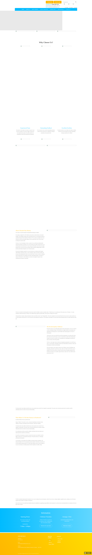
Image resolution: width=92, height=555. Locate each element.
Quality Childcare (44, 9)
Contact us (68, 9)
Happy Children (35, 9)
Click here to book (67, 525)
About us (28, 9)
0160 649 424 (20, 539)
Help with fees (61, 9)
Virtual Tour (49, 2)
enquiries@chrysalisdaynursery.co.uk (24, 543)
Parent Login (57, 2)
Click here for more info (46, 525)
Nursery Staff (53, 9)
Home (23, 9)
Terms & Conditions (59, 541)
